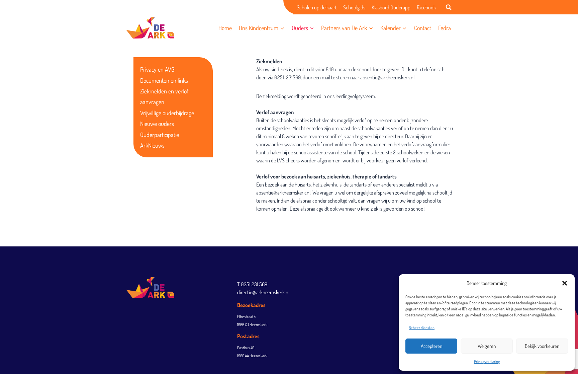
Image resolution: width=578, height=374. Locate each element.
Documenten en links (164, 80)
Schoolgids (354, 7)
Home (225, 27)
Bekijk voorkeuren (542, 346)
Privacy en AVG (157, 69)
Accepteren (431, 346)
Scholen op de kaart (317, 7)
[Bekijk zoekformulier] (449, 7)
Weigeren (487, 346)
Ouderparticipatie (159, 134)
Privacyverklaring (487, 361)
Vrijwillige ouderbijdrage (167, 113)
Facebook (426, 7)
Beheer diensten (422, 327)
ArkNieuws (152, 145)
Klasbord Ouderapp (391, 7)
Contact (422, 27)
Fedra (444, 27)
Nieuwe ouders (157, 123)
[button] (564, 283)
